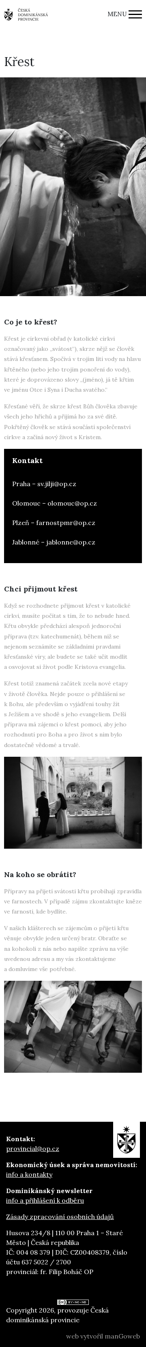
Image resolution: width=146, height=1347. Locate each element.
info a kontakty (29, 1174)
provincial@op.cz (32, 1148)
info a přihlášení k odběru (45, 1200)
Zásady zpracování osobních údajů (60, 1217)
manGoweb (122, 1336)
